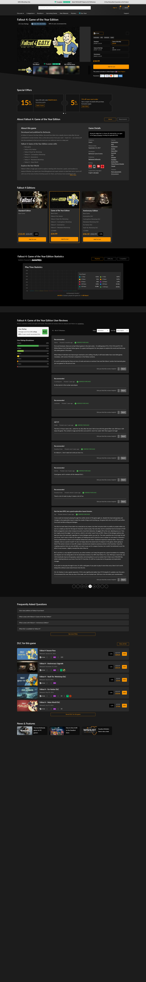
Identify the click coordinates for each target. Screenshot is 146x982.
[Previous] (15, 102)
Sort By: (113, 330)
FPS (112, 155)
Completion (123, 258)
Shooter (113, 157)
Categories (30, 13)
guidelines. (81, 323)
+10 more (96, 172)
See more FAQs (73, 634)
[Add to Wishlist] (127, 33)
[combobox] (74, 7)
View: (94, 330)
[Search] (89, 7)
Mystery (73, 13)
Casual (113, 166)
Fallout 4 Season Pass (48, 651)
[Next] (114, 102)
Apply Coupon (40, 105)
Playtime (97, 258)
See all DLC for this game (73, 714)
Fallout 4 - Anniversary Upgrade (51, 663)
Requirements (123, 119)
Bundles (39, 13)
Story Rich (114, 151)
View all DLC (123, 644)
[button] (24, 2)
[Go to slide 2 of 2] (66, 113)
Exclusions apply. (41, 102)
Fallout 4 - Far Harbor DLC (49, 689)
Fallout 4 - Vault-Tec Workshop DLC (53, 677)
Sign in (115, 7)
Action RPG (114, 162)
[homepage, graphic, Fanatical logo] (26, 8)
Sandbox (113, 159)
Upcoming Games (51, 13)
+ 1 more (53, 230)
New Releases (64, 13)
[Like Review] (119, 368)
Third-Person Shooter (117, 164)
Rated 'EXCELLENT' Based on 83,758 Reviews (84, 2)
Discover (20, 13)
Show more (73, 175)
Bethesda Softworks (94, 159)
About (110, 119)
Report (123, 368)
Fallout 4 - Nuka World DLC (50, 702)
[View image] (40, 70)
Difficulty (110, 258)
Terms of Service (97, 135)
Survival (113, 153)
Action (112, 37)
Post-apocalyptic (116, 172)
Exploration (96, 37)
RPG (102, 37)
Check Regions (121, 71)
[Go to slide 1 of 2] (64, 113)
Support (126, 13)
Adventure (106, 37)
